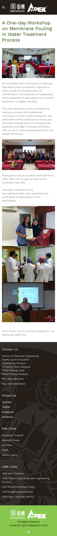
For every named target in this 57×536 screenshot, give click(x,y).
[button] (3, 7)
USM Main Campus (13, 473)
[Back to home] (28, 7)
